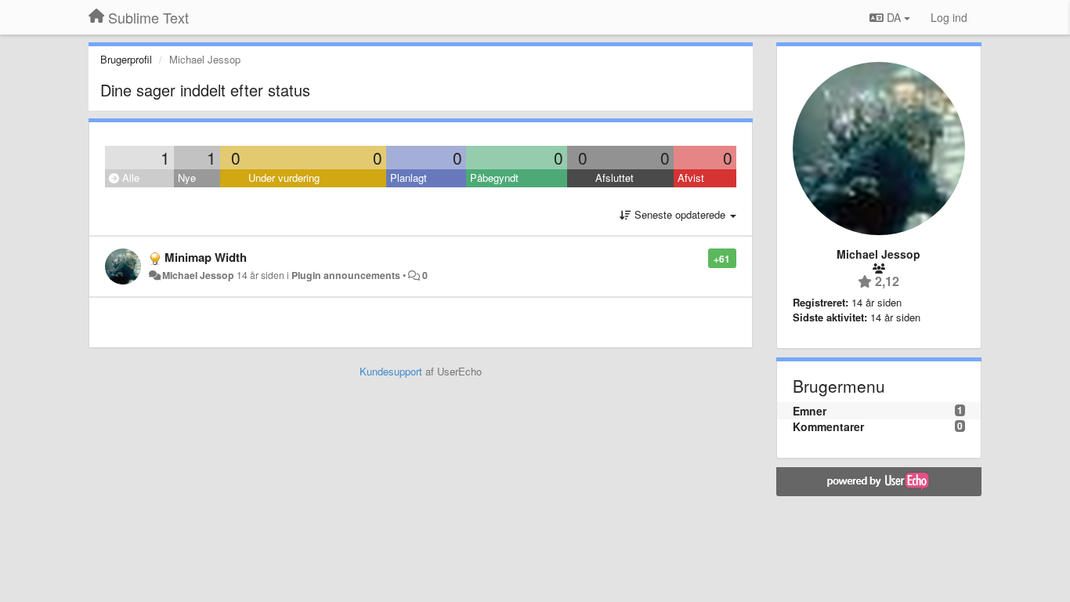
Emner (809, 411)
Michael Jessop (198, 275)
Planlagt (408, 177)
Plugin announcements (345, 275)
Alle (129, 177)
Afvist (691, 177)
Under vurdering (284, 177)
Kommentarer (828, 426)
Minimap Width (205, 257)
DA (894, 17)
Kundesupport (391, 371)
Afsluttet (614, 177)
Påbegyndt (494, 177)
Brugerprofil (126, 59)
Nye (187, 177)
